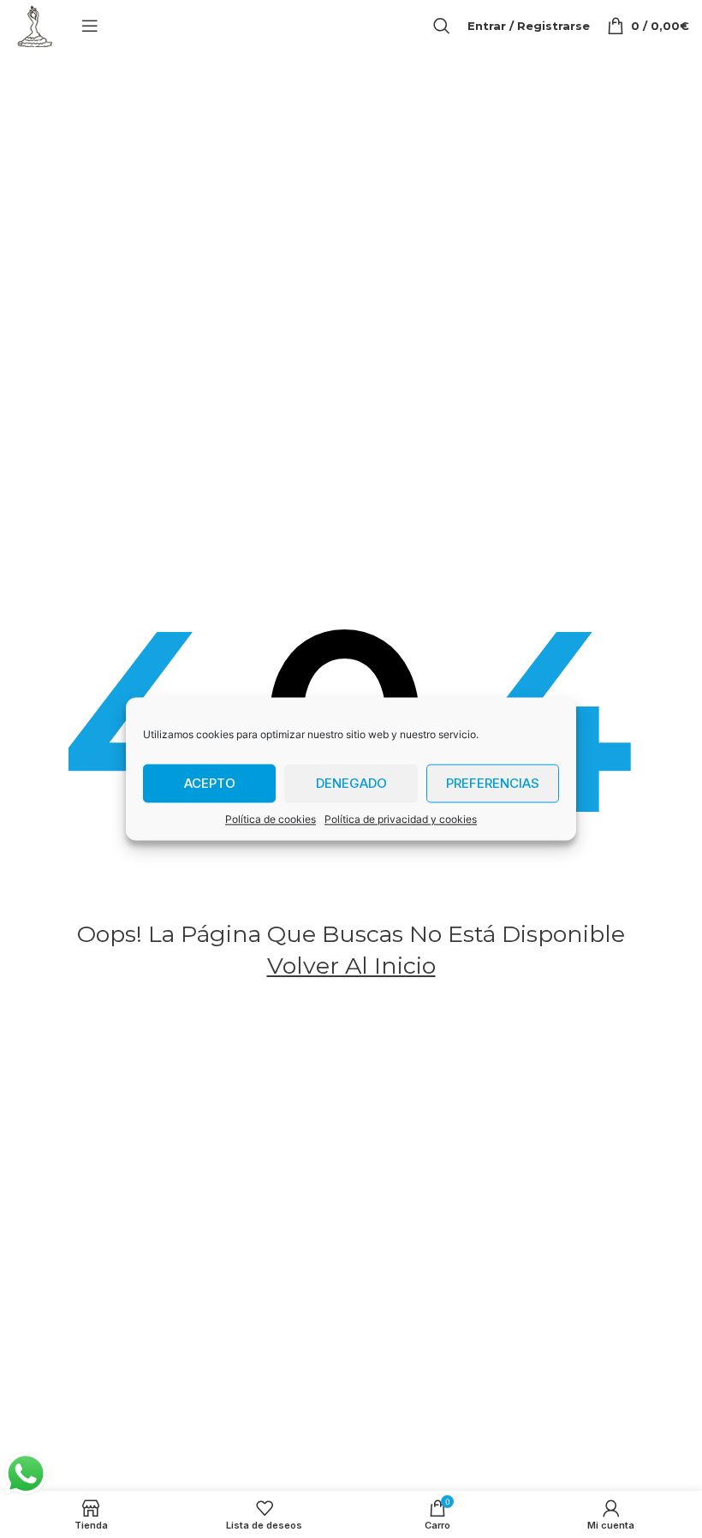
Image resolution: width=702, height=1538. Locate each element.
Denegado (351, 783)
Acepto (209, 783)
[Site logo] (34, 24)
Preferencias (492, 783)
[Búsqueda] (442, 26)
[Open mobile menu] (90, 26)
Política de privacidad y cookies (400, 819)
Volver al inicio (351, 965)
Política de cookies (270, 819)
